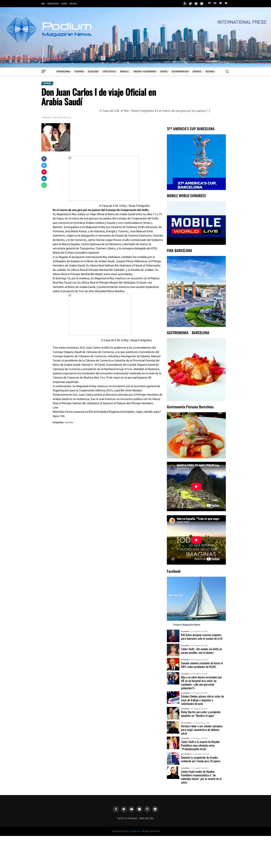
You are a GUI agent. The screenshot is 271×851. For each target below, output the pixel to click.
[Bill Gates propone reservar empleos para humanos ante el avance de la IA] (173, 635)
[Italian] (225, 3)
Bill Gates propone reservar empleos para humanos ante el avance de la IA (201, 636)
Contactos (73, 3)
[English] (214, 3)
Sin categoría (186, 723)
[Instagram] (202, 4)
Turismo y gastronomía (144, 71)
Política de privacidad (127, 818)
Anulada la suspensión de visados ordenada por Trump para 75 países (200, 759)
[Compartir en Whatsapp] (44, 185)
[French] (220, 3)
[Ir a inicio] (135, 37)
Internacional (63, 71)
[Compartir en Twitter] (44, 165)
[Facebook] (185, 4)
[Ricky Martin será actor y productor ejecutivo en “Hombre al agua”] (173, 712)
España (47, 83)
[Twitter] (190, 4)
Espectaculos (109, 71)
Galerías (64, 3)
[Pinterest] (147, 809)
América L (124, 71)
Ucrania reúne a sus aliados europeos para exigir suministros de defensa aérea (202, 729)
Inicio (43, 3)
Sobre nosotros (53, 3)
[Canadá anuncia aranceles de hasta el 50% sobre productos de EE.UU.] (173, 663)
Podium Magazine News (186, 624)
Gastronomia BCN (180, 71)
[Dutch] (209, 3)
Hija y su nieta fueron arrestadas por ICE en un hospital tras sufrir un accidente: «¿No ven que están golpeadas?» (201, 682)
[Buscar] (227, 71)
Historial (210, 71)
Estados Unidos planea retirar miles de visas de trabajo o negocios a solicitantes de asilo (202, 700)
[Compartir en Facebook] (44, 158)
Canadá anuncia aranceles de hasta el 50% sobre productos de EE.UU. (202, 665)
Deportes (197, 71)
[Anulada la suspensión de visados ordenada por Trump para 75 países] (173, 758)
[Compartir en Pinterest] (44, 172)
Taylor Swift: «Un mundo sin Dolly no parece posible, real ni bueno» (201, 651)
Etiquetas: (58, 422)
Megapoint (135, 831)
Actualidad (93, 71)
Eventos (163, 71)
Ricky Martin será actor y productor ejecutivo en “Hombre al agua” (201, 714)
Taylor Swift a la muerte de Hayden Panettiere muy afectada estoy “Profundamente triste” (200, 745)
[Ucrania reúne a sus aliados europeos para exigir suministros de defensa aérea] (173, 727)
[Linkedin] (155, 809)
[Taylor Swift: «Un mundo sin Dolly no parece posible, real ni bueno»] (173, 649)
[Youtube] (196, 4)
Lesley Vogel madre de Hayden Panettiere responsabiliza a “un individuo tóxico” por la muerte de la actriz (201, 777)
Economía (79, 71)
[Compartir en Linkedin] (44, 178)
